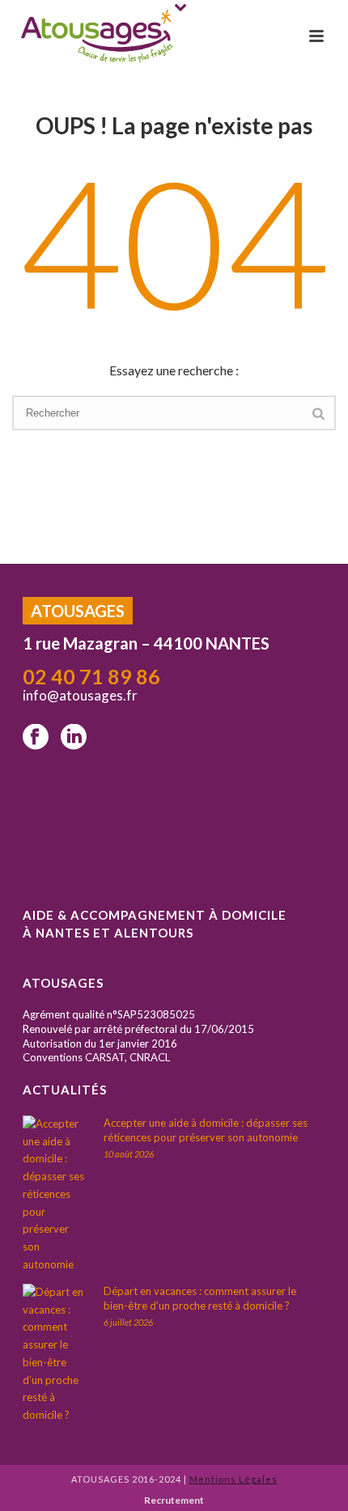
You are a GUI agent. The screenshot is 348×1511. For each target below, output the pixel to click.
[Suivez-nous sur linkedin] (74, 737)
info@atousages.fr (81, 695)
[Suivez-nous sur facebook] (36, 737)
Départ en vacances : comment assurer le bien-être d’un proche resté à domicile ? (200, 1298)
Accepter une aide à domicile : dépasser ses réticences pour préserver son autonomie (206, 1130)
